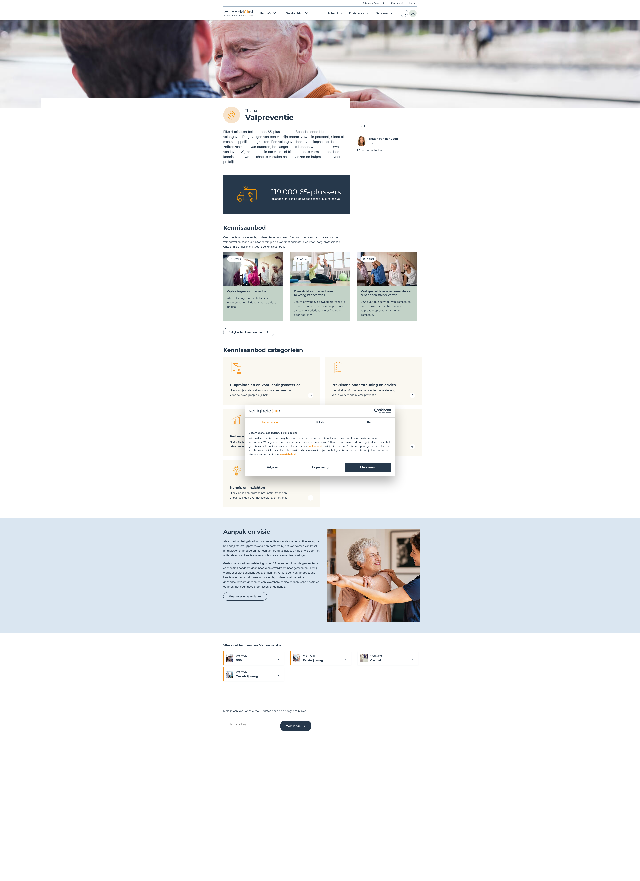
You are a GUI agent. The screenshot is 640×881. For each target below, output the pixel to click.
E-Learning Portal (371, 3)
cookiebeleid (315, 446)
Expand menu (341, 13)
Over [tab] (370, 422)
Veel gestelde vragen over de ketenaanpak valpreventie (386, 293)
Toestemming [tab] (270, 422)
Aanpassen (318, 467)
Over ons (382, 13)
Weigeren (272, 467)
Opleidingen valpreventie (246, 291)
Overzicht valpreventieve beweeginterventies (313, 293)
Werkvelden (295, 13)
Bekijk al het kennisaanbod (246, 332)
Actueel (333, 13)
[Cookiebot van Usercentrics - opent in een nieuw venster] (376, 411)
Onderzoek (357, 13)
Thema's (265, 13)
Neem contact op (373, 150)
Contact (413, 3)
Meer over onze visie (242, 596)
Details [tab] (320, 422)
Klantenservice (398, 3)
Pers (385, 3)
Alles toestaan (368, 467)
